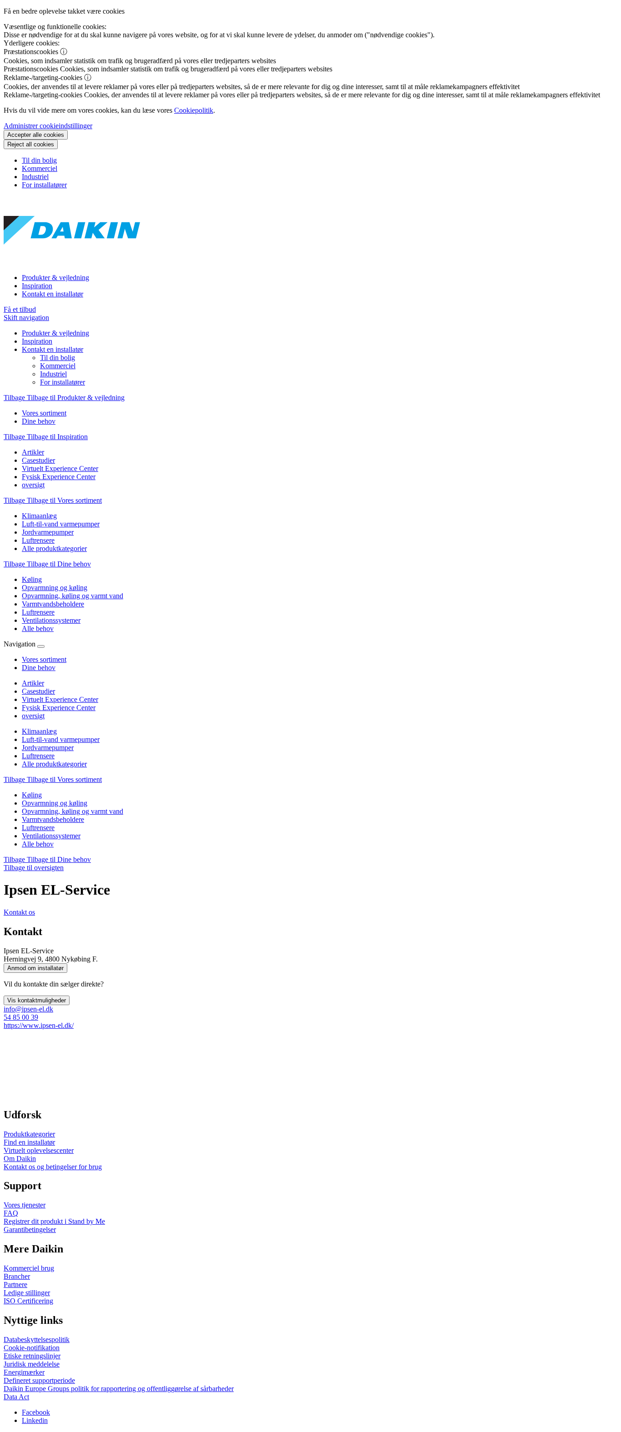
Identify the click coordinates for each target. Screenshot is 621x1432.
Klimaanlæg (39, 731)
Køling (32, 795)
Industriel (35, 176)
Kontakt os (19, 912)
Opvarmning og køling (54, 803)
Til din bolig (39, 160)
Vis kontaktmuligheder (36, 1000)
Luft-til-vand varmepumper (61, 739)
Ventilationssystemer (51, 836)
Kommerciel (39, 168)
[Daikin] (72, 262)
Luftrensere (38, 756)
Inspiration (37, 286)
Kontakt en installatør (52, 294)
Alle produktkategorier (54, 764)
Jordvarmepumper (48, 747)
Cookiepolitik (193, 110)
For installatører (44, 185)
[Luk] (41, 646)
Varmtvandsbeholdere (53, 819)
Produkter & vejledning (55, 277)
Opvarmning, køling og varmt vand (72, 811)
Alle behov (38, 844)
